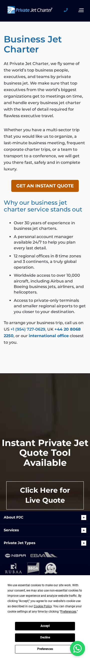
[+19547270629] (67, 10)
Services (11, 530)
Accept (45, 626)
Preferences (45, 649)
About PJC (13, 517)
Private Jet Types (19, 543)
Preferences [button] (68, 611)
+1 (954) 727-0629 (27, 329)
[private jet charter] (30, 12)
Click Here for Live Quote (45, 495)
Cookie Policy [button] (43, 606)
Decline (45, 637)
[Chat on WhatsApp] (77, 648)
